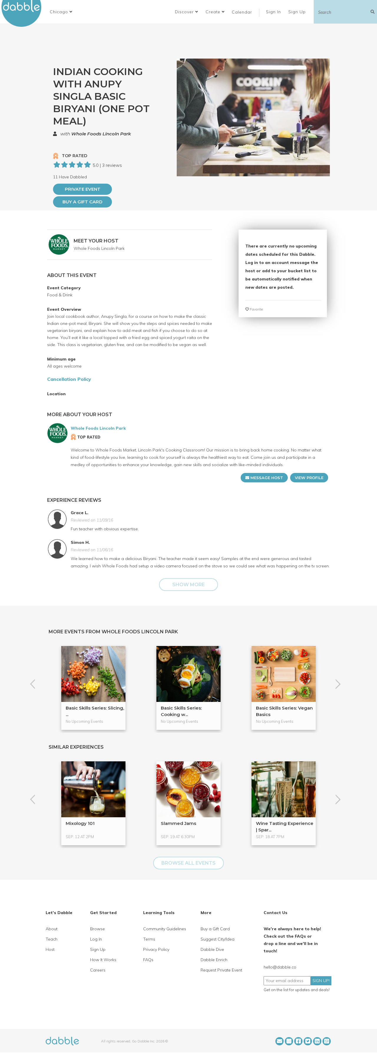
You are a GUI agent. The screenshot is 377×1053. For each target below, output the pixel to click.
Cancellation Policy (69, 379)
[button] (61, 11)
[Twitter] (308, 1041)
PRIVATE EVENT (82, 189)
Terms (149, 939)
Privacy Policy (156, 949)
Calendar (242, 12)
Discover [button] (185, 11)
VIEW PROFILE (309, 477)
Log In (96, 939)
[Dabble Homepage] (23, 13)
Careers (97, 970)
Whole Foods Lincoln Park (101, 134)
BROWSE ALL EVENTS (188, 863)
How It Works (103, 959)
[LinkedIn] (317, 1041)
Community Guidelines (164, 928)
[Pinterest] (327, 1041)
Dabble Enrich (214, 959)
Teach (51, 939)
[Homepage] (62, 1040)
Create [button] (214, 11)
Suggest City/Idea (217, 939)
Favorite (256, 309)
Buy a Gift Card (82, 202)
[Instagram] (289, 1041)
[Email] (279, 1041)
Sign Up (297, 11)
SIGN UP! (321, 980)
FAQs (148, 959)
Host (50, 949)
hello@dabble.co (280, 967)
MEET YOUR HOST (96, 241)
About (51, 928)
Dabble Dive (212, 949)
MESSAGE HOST (266, 477)
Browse (97, 928)
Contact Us (275, 912)
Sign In (274, 11)
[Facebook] (298, 1041)
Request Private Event (221, 970)
